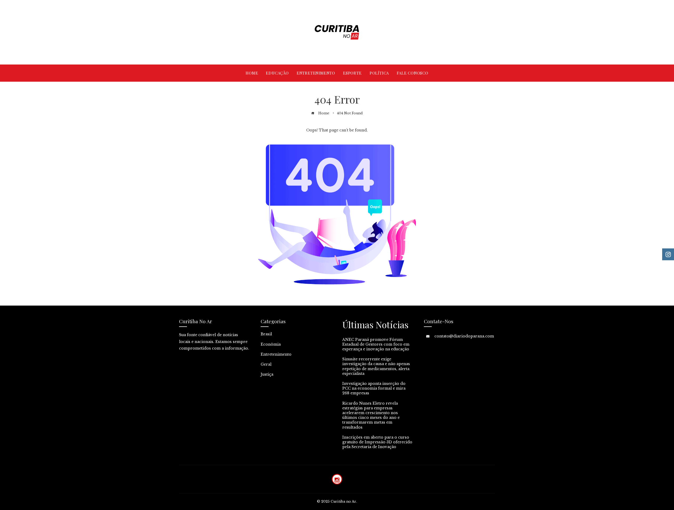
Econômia (271, 344)
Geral (266, 364)
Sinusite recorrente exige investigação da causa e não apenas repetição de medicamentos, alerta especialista (376, 366)
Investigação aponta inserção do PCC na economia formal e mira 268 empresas (373, 388)
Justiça (267, 374)
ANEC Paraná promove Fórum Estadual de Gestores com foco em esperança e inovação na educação (375, 344)
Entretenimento (276, 354)
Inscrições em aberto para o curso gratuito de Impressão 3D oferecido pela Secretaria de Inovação (377, 442)
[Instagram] (337, 479)
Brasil (266, 334)
